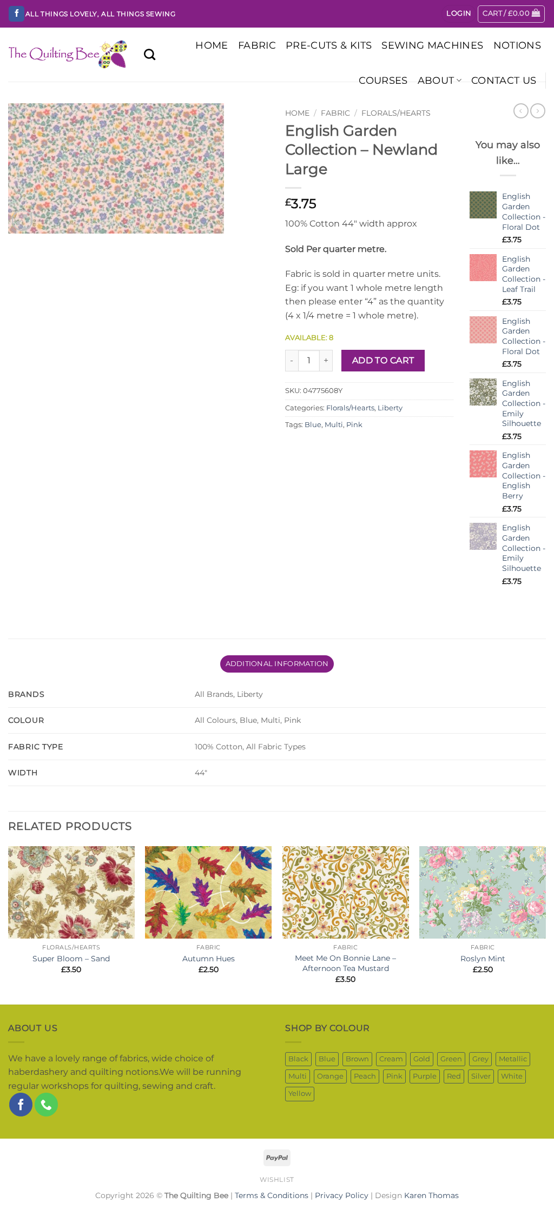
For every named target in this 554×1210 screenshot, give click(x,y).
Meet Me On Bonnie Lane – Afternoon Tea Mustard (345, 963)
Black (298, 1059)
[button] (458, 14)
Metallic (513, 1059)
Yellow (299, 1093)
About (436, 80)
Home (297, 113)
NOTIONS (517, 45)
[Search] (149, 54)
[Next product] (521, 110)
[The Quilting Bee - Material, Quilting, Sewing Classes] (68, 55)
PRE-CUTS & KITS (329, 45)
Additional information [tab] (277, 664)
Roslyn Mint (482, 958)
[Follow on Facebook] (16, 14)
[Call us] (46, 1104)
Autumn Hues (208, 958)
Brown (357, 1059)
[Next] (545, 924)
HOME (211, 45)
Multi (334, 425)
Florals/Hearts (396, 113)
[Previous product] (537, 110)
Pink (354, 425)
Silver (481, 1076)
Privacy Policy (341, 1195)
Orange (330, 1076)
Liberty (390, 408)
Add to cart (383, 360)
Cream (391, 1059)
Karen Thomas (431, 1195)
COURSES (383, 80)
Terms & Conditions (271, 1195)
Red (454, 1076)
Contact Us (504, 80)
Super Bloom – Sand (71, 958)
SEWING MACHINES (432, 45)
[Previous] (9, 924)
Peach (365, 1076)
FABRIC (257, 45)
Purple (425, 1076)
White (512, 1076)
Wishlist (277, 1179)
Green (451, 1059)
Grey (480, 1059)
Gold (421, 1059)
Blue (313, 425)
